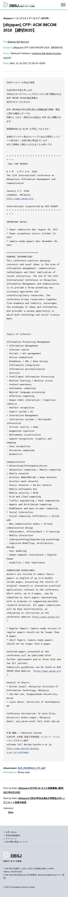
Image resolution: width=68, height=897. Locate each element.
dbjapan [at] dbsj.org (18, 41)
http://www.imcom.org (20, 198)
